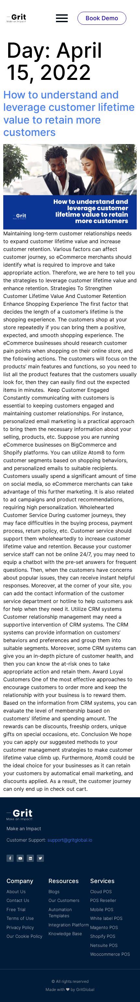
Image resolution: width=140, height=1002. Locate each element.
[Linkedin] (30, 858)
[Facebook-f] (10, 858)
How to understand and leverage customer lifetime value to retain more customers (69, 113)
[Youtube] (20, 858)
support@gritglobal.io (70, 840)
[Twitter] (40, 858)
